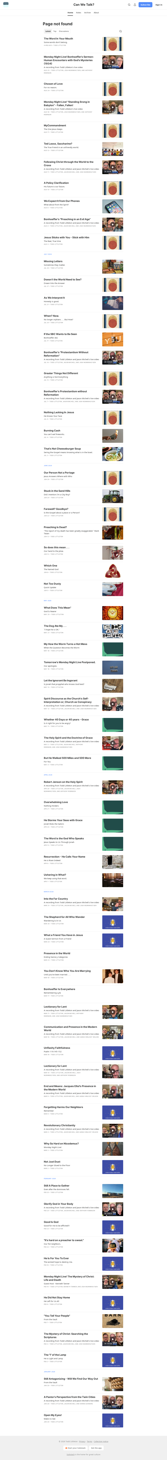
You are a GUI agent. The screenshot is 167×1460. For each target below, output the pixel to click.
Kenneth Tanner (70, 1287)
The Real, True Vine (52, 241)
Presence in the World (57, 953)
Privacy (82, 1441)
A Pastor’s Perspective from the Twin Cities (69, 1397)
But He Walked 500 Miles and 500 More (67, 758)
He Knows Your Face (53, 416)
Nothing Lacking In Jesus (59, 412)
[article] (83, 44)
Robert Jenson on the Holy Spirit (63, 781)
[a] (112, 62)
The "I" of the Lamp (55, 1354)
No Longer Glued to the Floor (57, 1165)
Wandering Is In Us (52, 920)
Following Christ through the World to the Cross (68, 163)
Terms (89, 1441)
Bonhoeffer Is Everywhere (59, 989)
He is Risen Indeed (52, 860)
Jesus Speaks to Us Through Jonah (59, 842)
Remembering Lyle (52, 992)
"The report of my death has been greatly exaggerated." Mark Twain (71, 532)
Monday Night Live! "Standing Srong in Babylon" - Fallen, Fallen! (67, 103)
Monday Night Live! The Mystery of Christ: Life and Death (69, 1278)
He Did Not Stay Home (57, 1297)
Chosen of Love (53, 83)
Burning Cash (52, 430)
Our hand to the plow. (54, 551)
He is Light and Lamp (53, 1358)
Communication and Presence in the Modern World (70, 1028)
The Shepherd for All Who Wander (64, 917)
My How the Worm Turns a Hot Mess (65, 644)
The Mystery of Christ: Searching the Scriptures (66, 1335)
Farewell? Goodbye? (56, 509)
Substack (70, 1454)
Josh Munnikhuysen (72, 70)
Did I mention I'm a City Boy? (57, 494)
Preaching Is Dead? (55, 527)
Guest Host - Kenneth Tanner (57, 1283)
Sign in (159, 4)
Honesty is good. (51, 301)
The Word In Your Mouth (58, 38)
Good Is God (51, 1222)
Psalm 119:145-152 (53, 1051)
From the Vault (50, 1319)
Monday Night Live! (52, 1147)
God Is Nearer (50, 611)
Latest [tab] (48, 31)
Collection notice (101, 1441)
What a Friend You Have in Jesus (63, 935)
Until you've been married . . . (57, 974)
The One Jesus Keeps (53, 129)
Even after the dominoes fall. (57, 1189)
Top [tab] (54, 31)
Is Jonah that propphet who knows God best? (64, 684)
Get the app (96, 1448)
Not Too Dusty (52, 583)
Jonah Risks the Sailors (54, 824)
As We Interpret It (54, 297)
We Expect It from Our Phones (62, 201)
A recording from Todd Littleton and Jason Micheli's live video (71, 169)
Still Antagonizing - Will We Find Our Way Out (71, 1378)
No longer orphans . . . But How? (58, 319)
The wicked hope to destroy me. (58, 1262)
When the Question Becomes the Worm (61, 647)
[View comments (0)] (63, 48)
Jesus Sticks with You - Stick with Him (66, 237)
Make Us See (49, 1418)
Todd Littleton (59, 45)
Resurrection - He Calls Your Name (64, 856)
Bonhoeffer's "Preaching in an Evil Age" (67, 219)
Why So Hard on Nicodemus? (61, 1143)
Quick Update (50, 587)
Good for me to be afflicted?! (57, 1225)
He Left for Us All (51, 1301)
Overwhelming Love (56, 802)
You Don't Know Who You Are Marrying (67, 970)
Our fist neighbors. (52, 1244)
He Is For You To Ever (56, 1258)
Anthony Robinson (68, 791)
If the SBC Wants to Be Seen (60, 334)
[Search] (129, 4)
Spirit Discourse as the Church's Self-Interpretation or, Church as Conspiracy (68, 700)
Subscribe (145, 4)
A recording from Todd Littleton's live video (63, 67)
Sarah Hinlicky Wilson (89, 1037)
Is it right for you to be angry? (57, 723)
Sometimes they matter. (54, 265)
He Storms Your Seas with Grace (63, 820)
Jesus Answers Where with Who (58, 476)
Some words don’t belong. (55, 42)
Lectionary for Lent (55, 1006)
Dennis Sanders (86, 1404)
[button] (70, 13)
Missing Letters (53, 261)
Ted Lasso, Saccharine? (58, 143)
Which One (50, 565)
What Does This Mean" (57, 607)
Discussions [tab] (64, 31)
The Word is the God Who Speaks (64, 838)
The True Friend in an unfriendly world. (61, 147)
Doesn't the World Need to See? (63, 279)
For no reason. (50, 87)
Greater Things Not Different (61, 373)
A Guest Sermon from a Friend (57, 938)
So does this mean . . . (56, 547)
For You (47, 761)
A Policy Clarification (56, 182)
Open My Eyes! (53, 1415)
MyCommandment (55, 125)
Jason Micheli (69, 172)
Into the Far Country (56, 898)
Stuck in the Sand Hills (57, 490)
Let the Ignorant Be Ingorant (60, 680)
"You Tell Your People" (57, 1315)
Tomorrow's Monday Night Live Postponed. (70, 662)
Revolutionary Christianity (59, 1125)
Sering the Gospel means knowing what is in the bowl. (68, 452)
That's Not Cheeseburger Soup (62, 448)
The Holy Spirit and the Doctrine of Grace (68, 737)
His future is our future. (54, 186)
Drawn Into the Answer (54, 283)
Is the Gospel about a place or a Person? (62, 512)
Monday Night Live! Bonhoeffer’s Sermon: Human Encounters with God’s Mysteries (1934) (69, 60)
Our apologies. (50, 666)
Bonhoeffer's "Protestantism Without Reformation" (66, 354)
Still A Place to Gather (56, 1185)
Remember (49, 1110)
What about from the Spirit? (56, 204)
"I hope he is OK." (52, 629)
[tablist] (57, 31)
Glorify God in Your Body (58, 1203)
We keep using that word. (55, 878)
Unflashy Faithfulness (57, 1047)
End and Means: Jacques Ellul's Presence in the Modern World (70, 1088)
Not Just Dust (52, 1161)
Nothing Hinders (51, 805)
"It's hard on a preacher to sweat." (64, 1240)
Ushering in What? (55, 874)
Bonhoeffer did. (51, 337)
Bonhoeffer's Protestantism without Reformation (65, 393)
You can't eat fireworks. (54, 434)
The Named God (51, 569)
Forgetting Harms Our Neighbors (63, 1107)
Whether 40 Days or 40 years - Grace (66, 719)
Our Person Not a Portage (59, 472)
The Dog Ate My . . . (55, 625)
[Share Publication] (135, 4)
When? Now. (51, 315)
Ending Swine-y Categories (56, 957)
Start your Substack (77, 1448)
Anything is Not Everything (56, 377)
